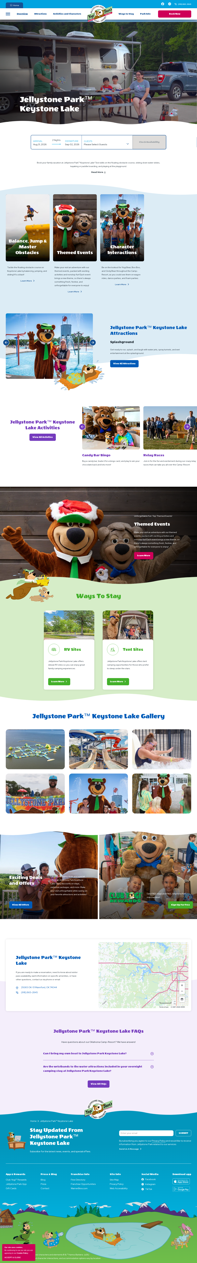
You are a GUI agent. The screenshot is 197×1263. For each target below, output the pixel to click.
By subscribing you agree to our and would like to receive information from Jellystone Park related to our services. (155, 1142)
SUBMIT (183, 1133)
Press (43, 1184)
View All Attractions (126, 364)
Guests (88, 141)
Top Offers (17, 870)
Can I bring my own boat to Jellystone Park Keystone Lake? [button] (92, 1054)
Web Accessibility (118, 1188)
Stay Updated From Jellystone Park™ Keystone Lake (56, 1136)
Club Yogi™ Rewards (16, 1179)
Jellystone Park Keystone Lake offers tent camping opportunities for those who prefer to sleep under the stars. (128, 665)
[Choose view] (182, 999)
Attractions (40, 14)
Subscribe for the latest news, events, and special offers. (60, 1151)
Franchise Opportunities (83, 1184)
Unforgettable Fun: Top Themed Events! (153, 516)
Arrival (38, 141)
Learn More (32, 280)
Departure (71, 141)
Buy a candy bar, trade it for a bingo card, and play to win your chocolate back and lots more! (111, 463)
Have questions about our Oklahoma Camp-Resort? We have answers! (98, 1042)
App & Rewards (15, 1174)
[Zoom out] (182, 991)
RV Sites (72, 649)
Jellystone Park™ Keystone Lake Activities (42, 425)
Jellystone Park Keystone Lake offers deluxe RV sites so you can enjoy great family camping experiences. (66, 665)
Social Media (149, 1174)
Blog (43, 1179)
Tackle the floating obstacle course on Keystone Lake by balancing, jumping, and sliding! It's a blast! (27, 271)
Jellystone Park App (16, 1184)
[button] (6, 342)
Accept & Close (12, 1258)
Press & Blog (49, 1174)
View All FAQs (100, 1085)
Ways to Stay (126, 14)
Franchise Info (80, 1174)
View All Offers (22, 906)
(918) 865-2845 (29, 992)
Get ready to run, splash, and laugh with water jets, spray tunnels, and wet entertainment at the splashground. (145, 351)
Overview (22, 14)
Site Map (114, 1179)
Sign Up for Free (180, 905)
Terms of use (163, 1007)
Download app (181, 1174)
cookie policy (22, 1253)
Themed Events (75, 252)
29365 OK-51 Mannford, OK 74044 (39, 987)
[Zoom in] (182, 985)
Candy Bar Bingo (96, 455)
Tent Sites (133, 649)
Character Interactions (122, 249)
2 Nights (56, 140)
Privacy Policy (159, 1140)
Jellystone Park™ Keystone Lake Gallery (98, 716)
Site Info (115, 1174)
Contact (45, 1188)
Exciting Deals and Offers (25, 880)
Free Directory (78, 1179)
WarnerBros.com (79, 1188)
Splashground (122, 342)
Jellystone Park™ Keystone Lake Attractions (148, 330)
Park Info (145, 14)
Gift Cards (11, 1188)
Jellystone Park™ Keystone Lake (56, 104)
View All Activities (43, 437)
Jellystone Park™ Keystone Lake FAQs (99, 1031)
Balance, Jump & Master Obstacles (28, 247)
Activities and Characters (67, 14)
